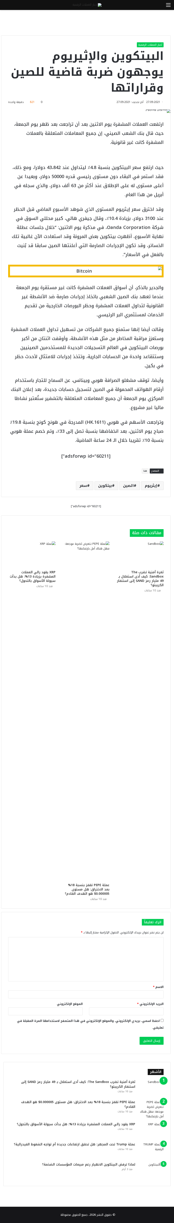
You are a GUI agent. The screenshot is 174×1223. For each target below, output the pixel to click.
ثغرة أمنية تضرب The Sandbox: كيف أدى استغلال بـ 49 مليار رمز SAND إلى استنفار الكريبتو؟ (140, 578)
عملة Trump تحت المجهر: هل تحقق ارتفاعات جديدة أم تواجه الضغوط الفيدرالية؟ (74, 1144)
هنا (145, 471)
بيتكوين (105, 485)
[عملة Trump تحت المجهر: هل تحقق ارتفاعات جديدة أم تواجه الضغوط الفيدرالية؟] (151, 1150)
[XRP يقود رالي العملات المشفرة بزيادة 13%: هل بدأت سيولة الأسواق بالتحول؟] (32, 554)
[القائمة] (168, 7)
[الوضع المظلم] (13, 7)
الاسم (158, 987)
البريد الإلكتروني (150, 1004)
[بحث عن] (5, 7)
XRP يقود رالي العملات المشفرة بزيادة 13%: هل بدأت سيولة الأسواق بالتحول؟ (33, 576)
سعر (83, 485)
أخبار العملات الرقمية (150, 44)
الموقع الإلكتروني (70, 1004)
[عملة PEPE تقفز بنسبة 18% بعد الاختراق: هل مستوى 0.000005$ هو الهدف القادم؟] (86, 711)
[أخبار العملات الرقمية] (87, 5)
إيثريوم (151, 485)
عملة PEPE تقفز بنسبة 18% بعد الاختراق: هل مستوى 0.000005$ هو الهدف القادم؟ (87, 889)
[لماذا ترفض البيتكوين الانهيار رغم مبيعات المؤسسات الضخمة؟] (151, 1170)
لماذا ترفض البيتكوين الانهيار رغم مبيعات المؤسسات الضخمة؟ (88, 1164)
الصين (128, 485)
